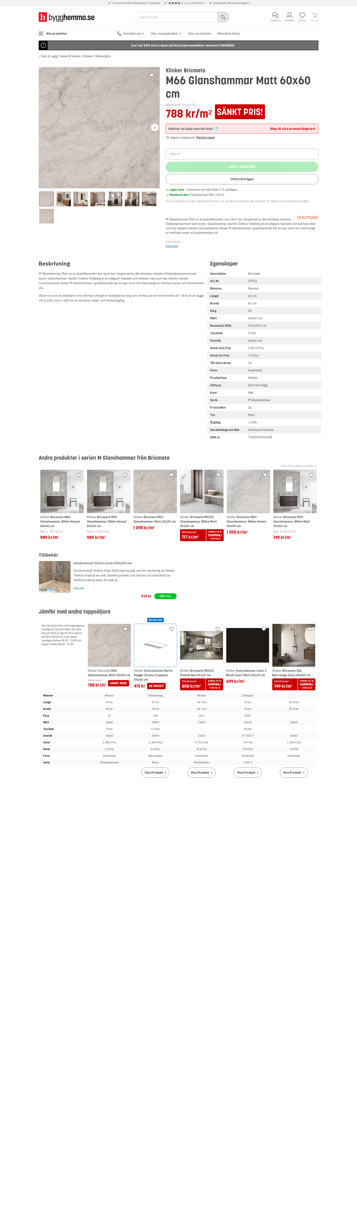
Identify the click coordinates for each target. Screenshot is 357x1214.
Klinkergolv (103, 56)
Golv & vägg (49, 56)
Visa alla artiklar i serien (297, 466)
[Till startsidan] (66, 17)
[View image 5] (114, 199)
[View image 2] (63, 199)
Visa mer (79, 588)
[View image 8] (46, 216)
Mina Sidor (289, 20)
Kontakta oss (132, 33)
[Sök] (223, 17)
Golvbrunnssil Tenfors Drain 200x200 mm (103, 563)
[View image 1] (46, 199)
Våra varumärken (199, 33)
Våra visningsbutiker (164, 33)
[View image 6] (132, 199)
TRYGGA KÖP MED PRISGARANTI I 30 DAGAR (136, 3)
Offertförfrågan (242, 179)
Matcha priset (205, 137)
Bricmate (172, 246)
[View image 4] (97, 199)
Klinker (88, 56)
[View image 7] (149, 199)
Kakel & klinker (70, 56)
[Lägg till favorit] (152, 75)
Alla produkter (56, 33)
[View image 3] (80, 199)
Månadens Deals (228, 33)
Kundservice (275, 20)
